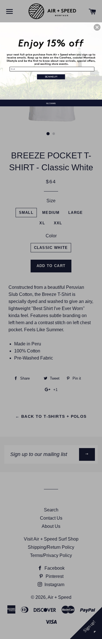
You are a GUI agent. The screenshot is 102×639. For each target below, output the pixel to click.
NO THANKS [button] (51, 103)
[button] (97, 27)
